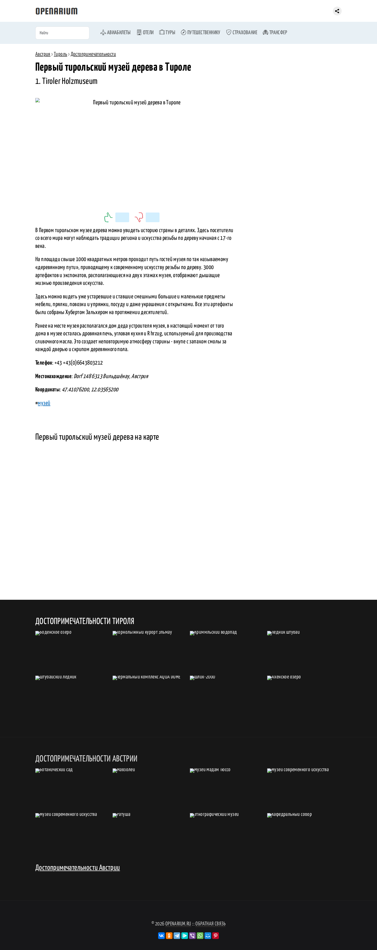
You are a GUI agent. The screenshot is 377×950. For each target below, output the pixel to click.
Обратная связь (210, 924)
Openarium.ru (178, 924)
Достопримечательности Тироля (84, 621)
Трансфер (277, 32)
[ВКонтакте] (161, 935)
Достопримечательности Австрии (77, 868)
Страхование (244, 32)
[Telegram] (177, 935)
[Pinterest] (215, 935)
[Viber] (192, 935)
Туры (170, 32)
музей (44, 403)
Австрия (43, 54)
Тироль (60, 54)
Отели (147, 32)
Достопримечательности (93, 54)
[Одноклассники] (169, 935)
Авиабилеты (118, 32)
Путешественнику (203, 32)
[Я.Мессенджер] (184, 935)
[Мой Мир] (208, 935)
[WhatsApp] (200, 935)
